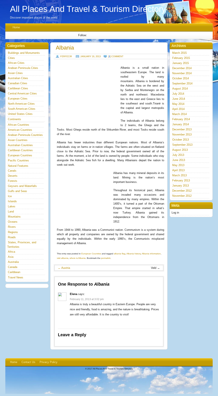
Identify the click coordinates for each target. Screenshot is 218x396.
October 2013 (180, 139)
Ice (10, 196)
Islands (12, 201)
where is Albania (78, 258)
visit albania (62, 258)
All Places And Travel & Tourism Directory (88, 9)
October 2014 (180, 78)
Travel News (15, 277)
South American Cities (21, 108)
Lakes (11, 206)
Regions (13, 232)
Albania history (133, 253)
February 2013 (181, 180)
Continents (14, 119)
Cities (11, 58)
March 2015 (179, 52)
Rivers (12, 226)
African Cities (16, 62)
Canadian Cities (17, 83)
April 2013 (178, 170)
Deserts (12, 175)
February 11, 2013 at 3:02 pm (87, 299)
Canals (12, 170)
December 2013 (182, 129)
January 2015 (180, 63)
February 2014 (181, 119)
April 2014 (178, 109)
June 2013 (178, 160)
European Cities (17, 98)
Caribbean (14, 272)
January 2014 (180, 124)
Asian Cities (15, 73)
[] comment (115, 56)
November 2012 (182, 195)
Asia (10, 256)
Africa (11, 251)
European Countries (91, 253)
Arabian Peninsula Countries (25, 135)
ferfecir (66, 56)
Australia (13, 262)
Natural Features (18, 165)
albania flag (119, 253)
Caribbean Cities (18, 88)
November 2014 (182, 73)
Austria (64, 267)
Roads (12, 237)
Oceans (12, 221)
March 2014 (179, 114)
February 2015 (181, 58)
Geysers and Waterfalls (22, 186)
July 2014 (178, 93)
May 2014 (178, 103)
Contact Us (28, 362)
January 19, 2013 (90, 56)
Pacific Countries (18, 160)
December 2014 (182, 68)
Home (16, 27)
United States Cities (20, 113)
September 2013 (182, 144)
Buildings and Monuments (24, 52)
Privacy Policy (48, 362)
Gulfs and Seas (17, 191)
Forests (12, 180)
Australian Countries (20, 145)
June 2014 (178, 98)
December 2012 (182, 190)
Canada (12, 267)
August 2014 (180, 88)
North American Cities (21, 103)
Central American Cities (22, 93)
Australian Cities (18, 78)
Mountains (14, 216)
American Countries (20, 129)
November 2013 (182, 134)
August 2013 (180, 149)
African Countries (18, 124)
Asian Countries (17, 140)
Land (11, 211)
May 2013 (178, 165)
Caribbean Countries (20, 150)
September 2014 (182, 83)
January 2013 (180, 185)
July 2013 (178, 155)
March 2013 (179, 175)
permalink (105, 258)
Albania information (151, 253)
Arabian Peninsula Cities (23, 68)
